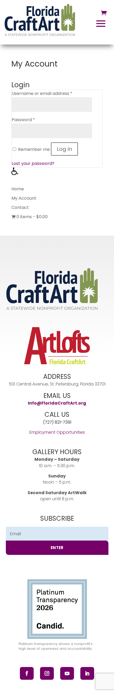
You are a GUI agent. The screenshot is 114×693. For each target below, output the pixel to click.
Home (17, 189)
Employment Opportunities (57, 432)
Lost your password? (33, 163)
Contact (20, 207)
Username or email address (42, 93)
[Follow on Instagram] (47, 673)
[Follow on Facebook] (27, 673)
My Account (23, 198)
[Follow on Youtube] (67, 673)
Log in (64, 149)
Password (23, 120)
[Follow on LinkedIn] (87, 673)
